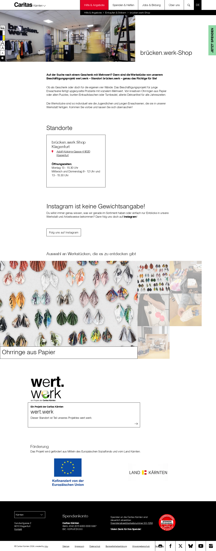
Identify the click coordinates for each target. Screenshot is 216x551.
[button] (39, 5)
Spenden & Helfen (123, 5)
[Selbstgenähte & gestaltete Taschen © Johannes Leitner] (154, 309)
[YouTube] (201, 546)
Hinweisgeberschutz (141, 546)
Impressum (79, 546)
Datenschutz (94, 546)
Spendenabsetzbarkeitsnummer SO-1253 (132, 523)
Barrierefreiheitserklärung (116, 546)
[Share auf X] (181, 546)
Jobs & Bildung (151, 5)
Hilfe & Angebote (94, 5)
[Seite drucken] (160, 546)
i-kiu (46, 546)
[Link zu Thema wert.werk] (43, 393)
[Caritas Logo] (23, 4)
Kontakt (18, 529)
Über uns (174, 5)
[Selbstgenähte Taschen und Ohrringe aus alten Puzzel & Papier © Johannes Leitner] (186, 277)
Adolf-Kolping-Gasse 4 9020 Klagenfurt (73, 153)
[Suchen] (190, 5)
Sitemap (65, 546)
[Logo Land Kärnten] (148, 472)
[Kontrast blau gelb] (2, 37)
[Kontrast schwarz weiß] (2, 32)
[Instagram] (211, 546)
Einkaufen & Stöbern (115, 12)
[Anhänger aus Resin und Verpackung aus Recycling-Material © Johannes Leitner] (154, 342)
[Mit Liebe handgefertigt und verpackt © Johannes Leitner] (186, 309)
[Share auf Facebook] (170, 546)
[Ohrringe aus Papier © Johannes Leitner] (154, 277)
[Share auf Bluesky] (191, 546)
